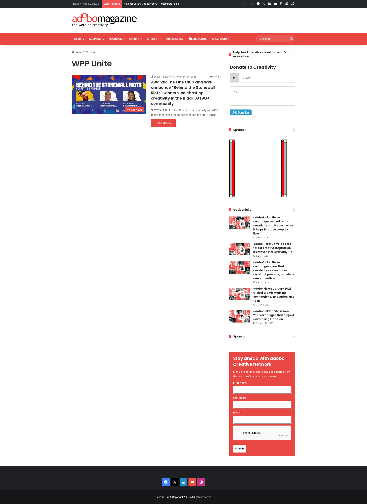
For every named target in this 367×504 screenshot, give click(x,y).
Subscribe (199, 38)
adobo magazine (163, 76)
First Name (240, 382)
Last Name (240, 397)
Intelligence (175, 38)
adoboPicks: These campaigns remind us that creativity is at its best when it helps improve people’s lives (273, 225)
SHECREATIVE (220, 38)
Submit (239, 448)
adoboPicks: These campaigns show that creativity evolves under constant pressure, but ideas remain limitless (273, 270)
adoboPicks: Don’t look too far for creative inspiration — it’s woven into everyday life (273, 248)
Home (77, 52)
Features (115, 38)
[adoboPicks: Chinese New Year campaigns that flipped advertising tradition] (239, 316)
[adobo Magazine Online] (105, 19)
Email (237, 412)
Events (134, 38)
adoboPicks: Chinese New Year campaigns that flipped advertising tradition (273, 315)
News (78, 38)
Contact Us (162, 497)
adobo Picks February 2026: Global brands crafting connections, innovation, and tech (274, 295)
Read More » (163, 123)
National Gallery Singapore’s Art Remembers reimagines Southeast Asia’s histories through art (175, 3)
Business (95, 38)
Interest (153, 38)
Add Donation (240, 112)
